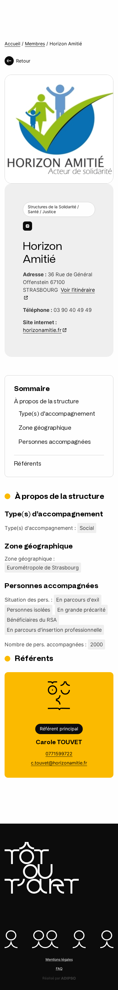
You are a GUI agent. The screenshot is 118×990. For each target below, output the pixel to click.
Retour (23, 61)
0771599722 (59, 753)
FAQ (59, 968)
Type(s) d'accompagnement (57, 413)
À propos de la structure (46, 401)
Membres (35, 43)
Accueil (12, 43)
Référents (28, 463)
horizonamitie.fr (42, 330)
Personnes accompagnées (55, 441)
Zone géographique (45, 427)
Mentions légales (59, 959)
